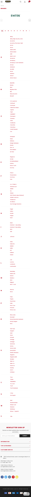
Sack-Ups (12, 328)
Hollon (11, 211)
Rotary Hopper (13, 321)
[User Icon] (25, 2)
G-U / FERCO (13, 184)
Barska (11, 85)
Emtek (11, 159)
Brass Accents (13, 94)
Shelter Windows (14, 352)
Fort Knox (12, 177)
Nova (11, 291)
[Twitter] (5, 477)
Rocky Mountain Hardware (16, 319)
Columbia (12, 125)
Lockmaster (13, 266)
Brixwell (12, 96)
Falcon (11, 172)
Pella (11, 303)
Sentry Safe (13, 348)
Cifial (11, 120)
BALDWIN (12, 83)
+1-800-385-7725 (6, 462)
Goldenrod (12, 199)
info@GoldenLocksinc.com (8, 471)
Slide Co (12, 361)
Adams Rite (13, 49)
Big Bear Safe (13, 89)
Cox (11, 131)
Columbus (12, 127)
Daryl (11, 138)
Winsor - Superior (14, 411)
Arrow (11, 71)
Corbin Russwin (14, 129)
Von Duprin (13, 395)
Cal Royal (12, 103)
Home (2, 5)
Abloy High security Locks (16, 39)
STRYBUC (12, 372)
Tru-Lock (12, 383)
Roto (11, 323)
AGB (11, 54)
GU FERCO (12, 201)
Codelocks (12, 123)
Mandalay (12, 271)
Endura (12, 163)
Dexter (11, 145)
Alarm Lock (13, 56)
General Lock (13, 186)
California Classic (14, 107)
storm (11, 370)
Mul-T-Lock (13, 284)
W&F (11, 400)
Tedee (11, 379)
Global (11, 193)
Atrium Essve (13, 78)
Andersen (12, 67)
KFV (11, 250)
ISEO (11, 229)
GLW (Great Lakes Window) (17, 195)
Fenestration (13, 175)
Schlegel (12, 341)
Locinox (12, 262)
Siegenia (12, 354)
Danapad (12, 136)
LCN (11, 259)
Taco (11, 377)
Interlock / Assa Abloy (15, 227)
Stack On (12, 365)
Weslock (12, 407)
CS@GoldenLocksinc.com (8, 466)
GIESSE (11, 188)
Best (11, 87)
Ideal (11, 223)
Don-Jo (12, 147)
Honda (11, 213)
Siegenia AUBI (13, 357)
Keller (11, 248)
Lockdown (12, 264)
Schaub (12, 337)
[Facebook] (2, 477)
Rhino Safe (12, 315)
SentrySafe (13, 350)
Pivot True (12, 305)
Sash (11, 333)
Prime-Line (13, 310)
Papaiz (11, 299)
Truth (11, 386)
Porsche (12, 307)
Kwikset (12, 252)
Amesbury (12, 60)
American (12, 58)
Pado (11, 297)
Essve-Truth (13, 165)
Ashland (12, 73)
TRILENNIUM (13, 381)
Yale (11, 416)
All (2, 30)
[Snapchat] (16, 477)
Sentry (11, 346)
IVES (11, 231)
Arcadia (12, 69)
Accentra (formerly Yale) (16, 43)
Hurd (11, 217)
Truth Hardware (14, 388)
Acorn (11, 47)
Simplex (12, 359)
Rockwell (12, 317)
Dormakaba (13, 149)
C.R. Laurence (13, 101)
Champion (12, 116)
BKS (11, 91)
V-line (11, 393)
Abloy (11, 36)
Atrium (11, 75)
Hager (11, 209)
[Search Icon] (20, 1)
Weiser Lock (13, 404)
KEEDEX (12, 246)
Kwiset (11, 254)
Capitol (12, 109)
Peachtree (12, 301)
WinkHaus (12, 409)
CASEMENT (12, 114)
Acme (11, 45)
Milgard (12, 282)
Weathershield (13, 402)
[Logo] (8, 2)
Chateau (12, 118)
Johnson (12, 236)
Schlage (12, 339)
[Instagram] (9, 477)
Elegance (12, 157)
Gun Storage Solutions (15, 204)
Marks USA (12, 273)
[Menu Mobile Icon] (1, 2)
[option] (15, 15)
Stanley (12, 367)
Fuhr (11, 179)
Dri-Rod (12, 151)
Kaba (11, 241)
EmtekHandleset (14, 161)
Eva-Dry (12, 167)
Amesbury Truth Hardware (16, 62)
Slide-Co (12, 363)
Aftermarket (13, 52)
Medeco (12, 278)
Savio (11, 335)
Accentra (12, 41)
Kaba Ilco (12, 244)
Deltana (12, 141)
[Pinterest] (13, 477)
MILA (11, 280)
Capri (11, 112)
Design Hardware (14, 143)
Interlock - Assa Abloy (15, 225)
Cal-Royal (12, 105)
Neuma (12, 289)
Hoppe (11, 215)
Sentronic (12, 344)
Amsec (12, 65)
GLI (11, 191)
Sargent (12, 331)
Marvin (11, 275)
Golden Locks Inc (14, 197)
